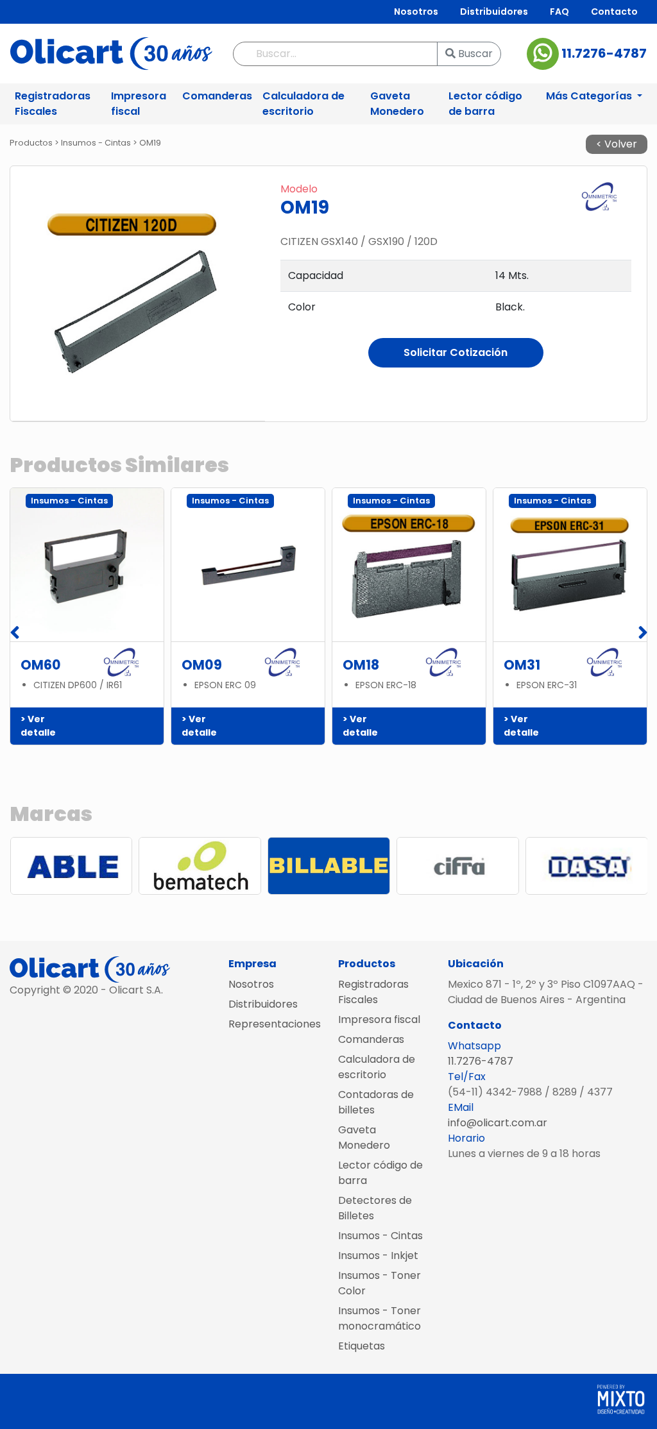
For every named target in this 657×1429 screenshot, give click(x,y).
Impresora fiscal (138, 104)
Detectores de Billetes (375, 1208)
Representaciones (273, 1024)
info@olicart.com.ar (497, 1122)
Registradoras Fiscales (52, 104)
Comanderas (217, 96)
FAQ (559, 11)
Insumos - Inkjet (378, 1255)
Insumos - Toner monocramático (379, 1318)
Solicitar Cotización (456, 352)
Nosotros (416, 11)
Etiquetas (361, 1346)
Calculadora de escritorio (303, 104)
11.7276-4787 (603, 53)
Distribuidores (494, 11)
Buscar (474, 53)
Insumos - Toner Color (379, 1283)
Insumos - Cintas (380, 1235)
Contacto (614, 11)
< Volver (616, 144)
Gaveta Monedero (397, 104)
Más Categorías (590, 96)
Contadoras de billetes (376, 1102)
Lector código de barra (485, 104)
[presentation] (14, 633)
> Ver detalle (38, 726)
